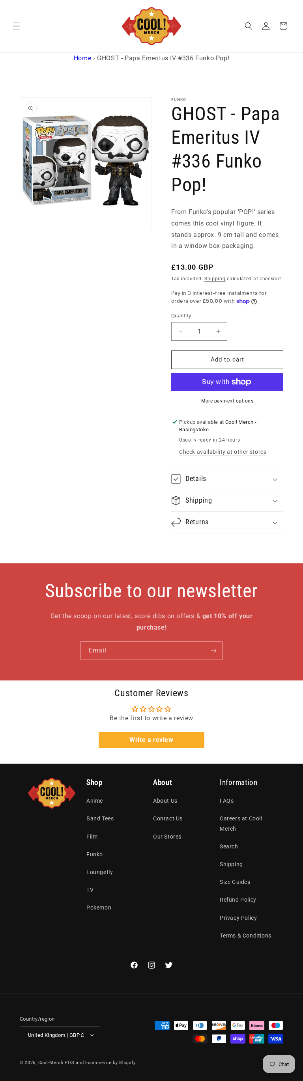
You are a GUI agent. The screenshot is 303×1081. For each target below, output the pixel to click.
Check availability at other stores (222, 452)
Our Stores (167, 836)
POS (69, 1062)
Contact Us (168, 818)
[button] (16, 26)
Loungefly (99, 872)
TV (90, 890)
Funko (94, 854)
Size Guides (235, 882)
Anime (94, 801)
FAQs (227, 801)
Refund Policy (238, 899)
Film (91, 836)
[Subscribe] (213, 650)
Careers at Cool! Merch (241, 823)
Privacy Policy (238, 918)
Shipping (215, 278)
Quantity (181, 316)
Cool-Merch (51, 1062)
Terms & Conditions (245, 935)
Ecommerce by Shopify (110, 1062)
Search (229, 846)
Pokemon (98, 907)
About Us (165, 801)
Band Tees (100, 818)
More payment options (227, 401)
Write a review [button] (151, 740)
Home (82, 58)
